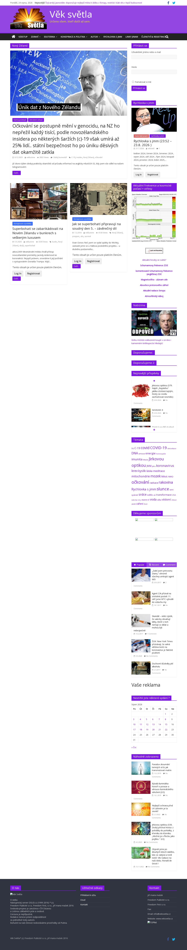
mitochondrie (140, 476)
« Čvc (133, 747)
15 (166, 724)
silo (81, 236)
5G (132, 448)
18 (141, 729)
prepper (75, 236)
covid (145, 447)
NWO (170, 476)
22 (166, 729)
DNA (134, 453)
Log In (17, 273)
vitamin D (145, 500)
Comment (171, 564)
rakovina (166, 482)
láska (149, 471)
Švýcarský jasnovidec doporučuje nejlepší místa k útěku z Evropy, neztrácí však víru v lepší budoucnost (93, 2)
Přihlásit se (139, 88)
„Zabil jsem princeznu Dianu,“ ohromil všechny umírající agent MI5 (163, 575)
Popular (140, 564)
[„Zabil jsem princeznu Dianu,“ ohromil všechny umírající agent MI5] (141, 568)
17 (134, 729)
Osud (82, 899)
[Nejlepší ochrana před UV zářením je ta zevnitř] (141, 804)
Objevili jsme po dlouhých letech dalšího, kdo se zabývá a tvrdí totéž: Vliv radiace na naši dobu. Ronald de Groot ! (163, 856)
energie (151, 453)
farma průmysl (20, 120)
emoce (142, 453)
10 (134, 724)
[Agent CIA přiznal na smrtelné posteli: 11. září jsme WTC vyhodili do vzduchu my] (141, 591)
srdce (143, 494)
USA (174, 495)
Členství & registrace (153, 36)
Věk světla (71, 14)
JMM (149, 466)
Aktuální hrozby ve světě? (154, 260)
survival (88, 236)
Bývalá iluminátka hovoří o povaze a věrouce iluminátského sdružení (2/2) (162, 788)
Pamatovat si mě (143, 82)
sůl (154, 495)
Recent (155, 564)
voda (153, 499)
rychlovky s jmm (157, 136)
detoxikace (171, 448)
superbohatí (30, 245)
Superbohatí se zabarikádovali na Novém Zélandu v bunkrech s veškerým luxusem (37, 233)
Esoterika (49, 36)
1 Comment (151, 634)
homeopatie (161, 454)
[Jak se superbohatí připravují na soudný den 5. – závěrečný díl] (98, 184)
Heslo (134, 67)
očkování (98, 157)
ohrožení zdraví (36, 120)
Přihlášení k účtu (88, 895)
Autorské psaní (141, 136)
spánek (134, 495)
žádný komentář (60, 157)
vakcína (134, 500)
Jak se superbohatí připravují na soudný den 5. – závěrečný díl (96, 226)
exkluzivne (31, 157)
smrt (171, 489)
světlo (150, 494)
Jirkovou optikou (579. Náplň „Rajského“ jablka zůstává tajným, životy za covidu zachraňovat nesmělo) (162, 391)
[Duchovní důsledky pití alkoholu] (141, 661)
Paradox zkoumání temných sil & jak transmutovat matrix (161, 767)
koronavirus (165, 465)
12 (147, 724)
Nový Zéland (88, 157)
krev (134, 471)
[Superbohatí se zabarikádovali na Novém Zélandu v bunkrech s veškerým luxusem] (38, 184)
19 (147, 729)
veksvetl (151, 148)
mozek (155, 476)
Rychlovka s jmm (112, 36)
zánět (133, 504)
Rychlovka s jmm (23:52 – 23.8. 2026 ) (153, 143)
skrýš (21, 245)
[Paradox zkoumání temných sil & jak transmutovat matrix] (141, 763)
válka (159, 500)
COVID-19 (158, 447)
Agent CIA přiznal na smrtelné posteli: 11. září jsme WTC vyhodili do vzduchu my (162, 597)
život (145, 504)
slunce (163, 489)
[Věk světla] (13, 36)
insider (79, 157)
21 (160, 729)
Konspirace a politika (73, 36)
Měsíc (164, 476)
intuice (145, 459)
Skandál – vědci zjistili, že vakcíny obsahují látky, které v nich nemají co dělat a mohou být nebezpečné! (153, 623)
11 (141, 724)
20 (153, 729)
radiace (154, 482)
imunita (136, 459)
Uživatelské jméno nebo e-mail (146, 52)
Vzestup (23, 36)
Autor (94, 36)
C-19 (73, 157)
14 (160, 724)
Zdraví (34, 36)
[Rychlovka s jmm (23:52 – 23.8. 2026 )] (154, 109)
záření (139, 503)
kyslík (142, 471)
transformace (164, 494)
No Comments (152, 656)
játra (154, 466)
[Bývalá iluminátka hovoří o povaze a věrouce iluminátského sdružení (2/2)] (141, 782)
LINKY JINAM (131, 36)
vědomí (166, 499)
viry (139, 500)
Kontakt (84, 904)
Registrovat (33, 273)
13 (153, 724)
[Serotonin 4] (140, 410)
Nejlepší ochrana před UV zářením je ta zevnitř (162, 808)
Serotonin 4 (157, 410)
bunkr (54, 242)
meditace (159, 471)
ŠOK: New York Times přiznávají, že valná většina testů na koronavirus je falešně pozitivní (162, 647)
